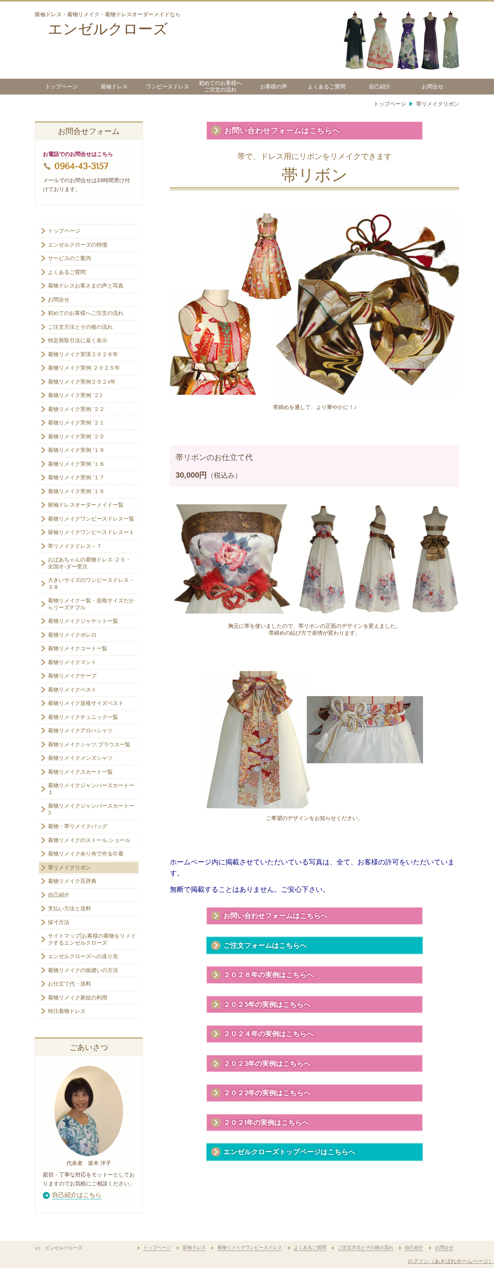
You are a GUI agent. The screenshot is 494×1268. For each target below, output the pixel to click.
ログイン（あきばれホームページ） (451, 1261)
